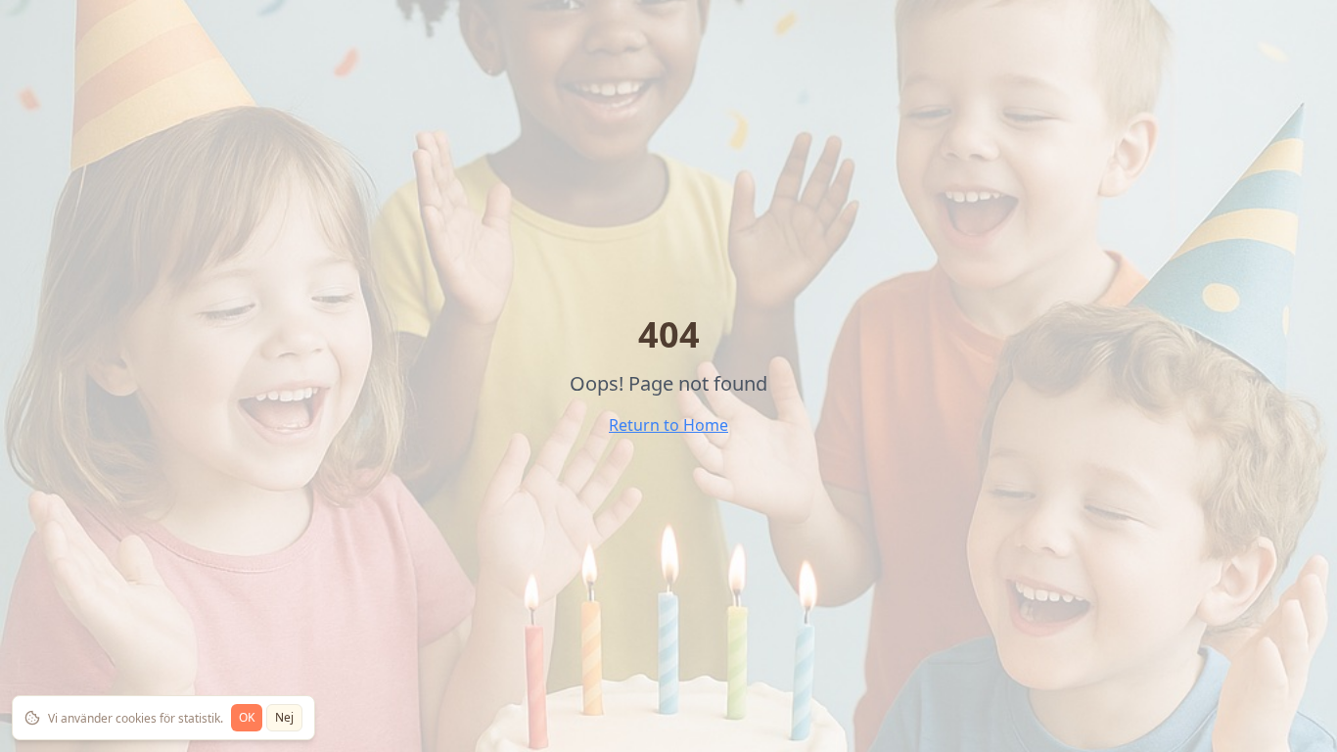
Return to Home (668, 425)
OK (246, 717)
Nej (284, 717)
